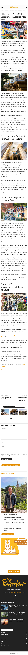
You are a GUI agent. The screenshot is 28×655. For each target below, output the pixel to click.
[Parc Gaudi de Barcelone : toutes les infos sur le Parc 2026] (14, 412)
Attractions (3, 632)
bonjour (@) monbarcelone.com (17, 592)
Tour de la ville (4, 639)
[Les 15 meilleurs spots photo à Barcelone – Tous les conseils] (4, 622)
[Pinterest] (15, 595)
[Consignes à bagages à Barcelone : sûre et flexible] (4, 607)
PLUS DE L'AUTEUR (20, 406)
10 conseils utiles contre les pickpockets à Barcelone (22, 399)
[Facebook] (12, 595)
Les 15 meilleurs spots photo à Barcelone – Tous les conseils (17, 620)
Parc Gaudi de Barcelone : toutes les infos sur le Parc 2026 (14, 417)
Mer (1, 643)
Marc (3, 19)
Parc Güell (6, 10)
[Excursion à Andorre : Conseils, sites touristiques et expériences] (4, 614)
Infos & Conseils (4, 634)
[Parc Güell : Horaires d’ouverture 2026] (23, 412)
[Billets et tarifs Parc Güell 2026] (5, 412)
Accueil (2, 10)
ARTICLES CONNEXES (9, 406)
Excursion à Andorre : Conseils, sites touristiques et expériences (17, 613)
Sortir (2, 636)
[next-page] (15, 421)
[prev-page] (13, 421)
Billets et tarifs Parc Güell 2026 (6, 398)
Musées (2, 641)
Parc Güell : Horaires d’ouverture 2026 (22, 416)
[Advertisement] (14, 2)
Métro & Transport (5, 645)
